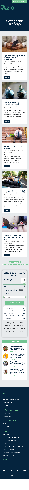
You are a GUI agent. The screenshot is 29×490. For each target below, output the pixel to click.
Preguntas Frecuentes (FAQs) (11, 399)
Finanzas (7, 63)
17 (21, 264)
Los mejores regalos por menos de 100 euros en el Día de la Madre (17, 371)
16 (18, 264)
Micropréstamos (7, 416)
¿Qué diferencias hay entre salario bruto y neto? (14, 103)
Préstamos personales (9, 413)
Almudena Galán (11, 61)
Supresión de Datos (8, 455)
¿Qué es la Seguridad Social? (14, 191)
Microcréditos (7, 427)
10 (13, 264)
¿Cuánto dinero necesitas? (8, 280)
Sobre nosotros (7, 402)
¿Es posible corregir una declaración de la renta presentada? (17, 363)
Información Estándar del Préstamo (13, 446)
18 (24, 264)
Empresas (7, 243)
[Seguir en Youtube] (24, 470)
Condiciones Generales (9, 440)
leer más (7, 77)
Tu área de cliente (19, 1)
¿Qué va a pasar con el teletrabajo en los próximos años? (14, 237)
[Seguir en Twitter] (11, 470)
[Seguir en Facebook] (17, 470)
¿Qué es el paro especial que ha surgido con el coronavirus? (14, 58)
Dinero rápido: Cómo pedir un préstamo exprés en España (17, 355)
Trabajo (12, 63)
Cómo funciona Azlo (8, 396)
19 (26, 264)
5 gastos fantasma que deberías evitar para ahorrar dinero (16, 348)
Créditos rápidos (7, 424)
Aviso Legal (6, 434)
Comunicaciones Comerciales (11, 437)
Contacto (5, 405)
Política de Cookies (8, 449)
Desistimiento (6, 443)
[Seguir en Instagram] (5, 470)
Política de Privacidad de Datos (11, 452)
